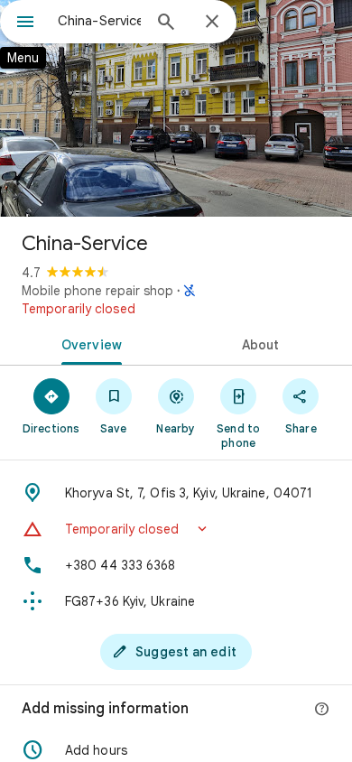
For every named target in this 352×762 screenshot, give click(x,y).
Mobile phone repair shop (97, 291)
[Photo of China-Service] (176, 108)
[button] (176, 529)
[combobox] (99, 21)
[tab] (88, 343)
